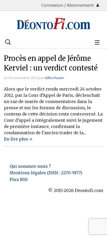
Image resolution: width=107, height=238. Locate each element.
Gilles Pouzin (54, 78)
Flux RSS (19, 179)
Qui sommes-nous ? (30, 166)
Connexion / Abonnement (68, 5)
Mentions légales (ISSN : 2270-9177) (46, 172)
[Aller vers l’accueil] (53, 24)
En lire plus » (18, 138)
